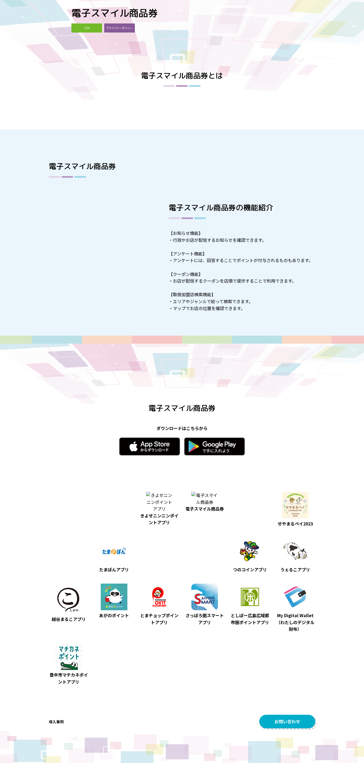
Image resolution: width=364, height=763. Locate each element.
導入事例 (56, 721)
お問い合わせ (287, 721)
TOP (87, 28)
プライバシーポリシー (119, 28)
